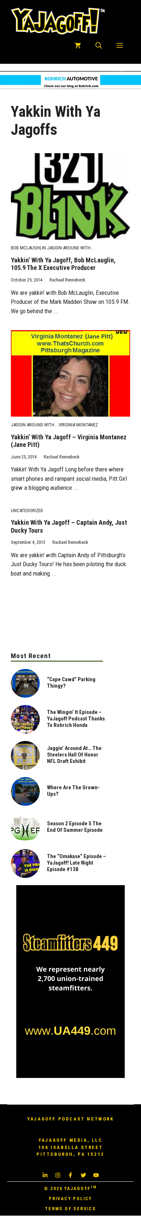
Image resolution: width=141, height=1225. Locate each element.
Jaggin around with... (70, 247)
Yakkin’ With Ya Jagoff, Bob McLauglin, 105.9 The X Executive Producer (63, 264)
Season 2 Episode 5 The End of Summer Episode (75, 826)
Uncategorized (27, 510)
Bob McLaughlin (28, 247)
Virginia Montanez (78, 424)
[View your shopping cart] (77, 46)
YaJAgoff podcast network (70, 1119)
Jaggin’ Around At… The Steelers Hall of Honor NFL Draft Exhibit (74, 754)
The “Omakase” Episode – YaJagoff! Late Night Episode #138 (76, 863)
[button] (98, 46)
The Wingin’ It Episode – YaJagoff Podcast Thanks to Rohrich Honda (76, 718)
